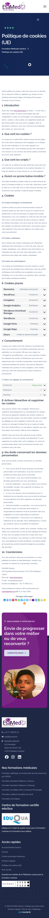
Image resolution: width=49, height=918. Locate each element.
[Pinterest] (13, 600)
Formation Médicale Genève (14, 49)
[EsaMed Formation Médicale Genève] (14, 6)
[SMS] (41, 600)
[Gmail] (30, 600)
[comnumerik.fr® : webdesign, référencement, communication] (24, 912)
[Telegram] (27, 600)
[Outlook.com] (36, 600)
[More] (24, 603)
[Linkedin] (4, 600)
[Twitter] (10, 600)
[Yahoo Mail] (33, 600)
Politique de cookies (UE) (34, 906)
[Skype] (24, 600)
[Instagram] (16, 600)
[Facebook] (7, 600)
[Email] (39, 600)
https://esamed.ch (20, 111)
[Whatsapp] (19, 600)
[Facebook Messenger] (21, 600)
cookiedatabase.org (9, 591)
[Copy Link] (44, 600)
